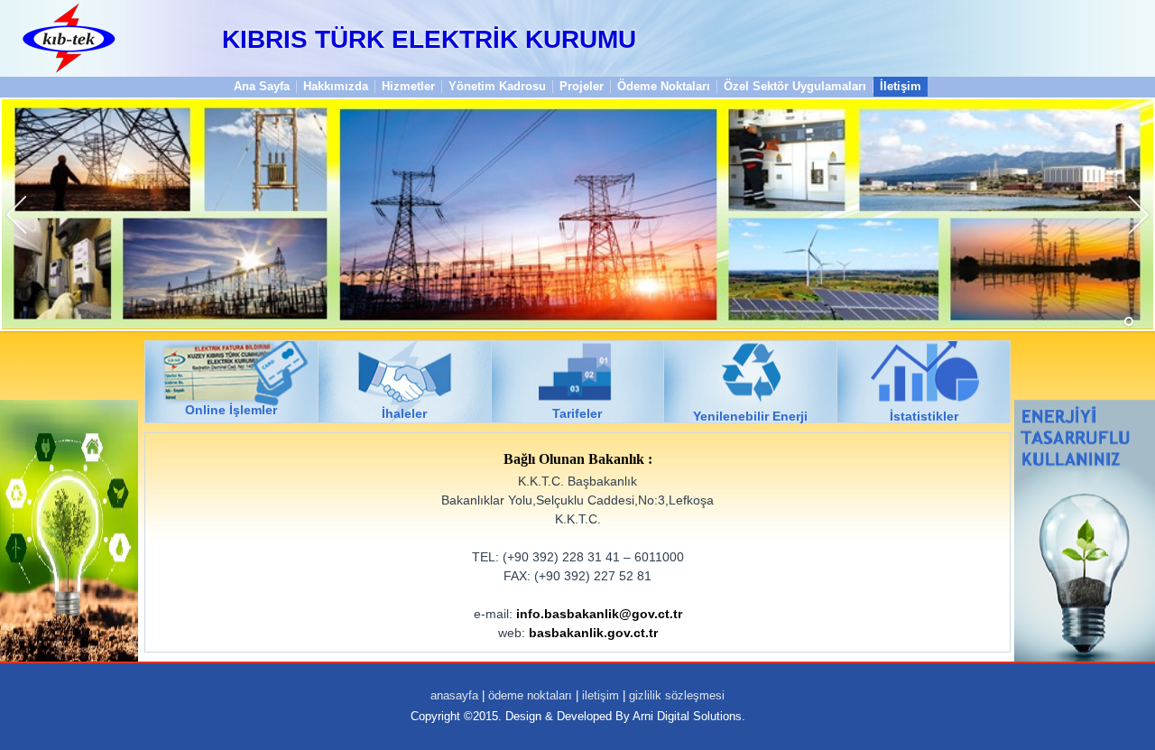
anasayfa (454, 695)
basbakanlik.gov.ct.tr (593, 632)
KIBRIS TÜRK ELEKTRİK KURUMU (429, 39)
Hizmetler (408, 86)
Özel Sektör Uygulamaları (795, 86)
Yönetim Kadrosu (497, 86)
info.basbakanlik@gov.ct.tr (599, 613)
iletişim (600, 695)
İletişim (900, 86)
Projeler (581, 86)
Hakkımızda (335, 86)
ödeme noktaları (530, 695)
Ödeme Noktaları (663, 86)
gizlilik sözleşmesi (677, 695)
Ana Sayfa (262, 86)
